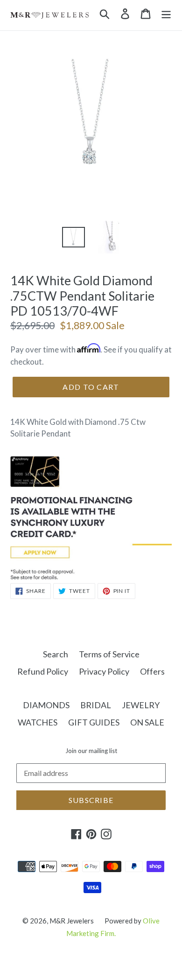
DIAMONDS (46, 705)
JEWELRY (141, 705)
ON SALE (147, 722)
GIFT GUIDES (93, 722)
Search (55, 654)
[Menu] (166, 13)
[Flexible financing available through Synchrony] (91, 576)
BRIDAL (95, 705)
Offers (152, 671)
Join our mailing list (91, 750)
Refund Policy (42, 671)
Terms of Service (109, 654)
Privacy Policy (104, 671)
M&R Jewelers (71, 920)
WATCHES (37, 722)
